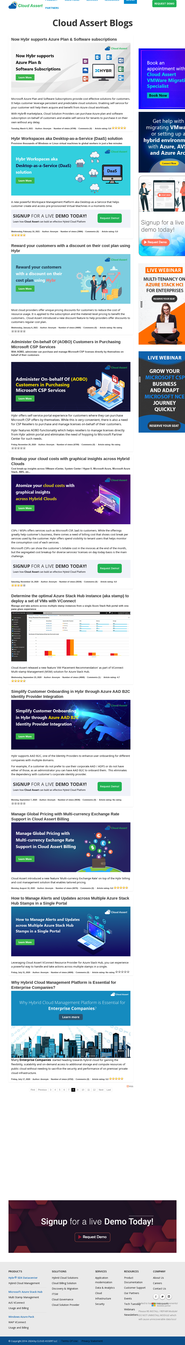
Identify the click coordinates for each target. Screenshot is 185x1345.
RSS (131, 1086)
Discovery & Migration (65, 1288)
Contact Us (159, 1288)
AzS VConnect (16, 1302)
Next (101, 1090)
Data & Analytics (105, 1287)
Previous (42, 1090)
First (33, 1090)
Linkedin (169, 1296)
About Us (158, 1277)
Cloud (98, 1293)
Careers (157, 1283)
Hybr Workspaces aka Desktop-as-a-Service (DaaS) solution (66, 138)
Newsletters (131, 1314)
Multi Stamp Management (23, 1297)
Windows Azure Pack (21, 1316)
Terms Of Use (69, 1341)
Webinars (129, 1309)
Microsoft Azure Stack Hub (25, 1291)
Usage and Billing (18, 1308)
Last (109, 1090)
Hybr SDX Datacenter (23, 1277)
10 (83, 1090)
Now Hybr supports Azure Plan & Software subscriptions (64, 39)
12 (94, 1090)
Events (128, 1298)
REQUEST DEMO (164, 3)
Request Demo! (109, 218)
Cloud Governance (62, 1299)
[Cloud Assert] (25, 7)
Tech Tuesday (132, 1304)
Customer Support (135, 1287)
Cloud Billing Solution (64, 1283)
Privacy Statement (92, 1341)
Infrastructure (103, 1298)
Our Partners (131, 1293)
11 (88, 1090)
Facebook (156, 1296)
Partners (52, 8)
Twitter (162, 1296)
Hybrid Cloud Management (24, 1283)
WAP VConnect (17, 1322)
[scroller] (178, 1340)
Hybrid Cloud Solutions (65, 1277)
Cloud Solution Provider (65, 1305)
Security (99, 1304)
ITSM (55, 1294)
